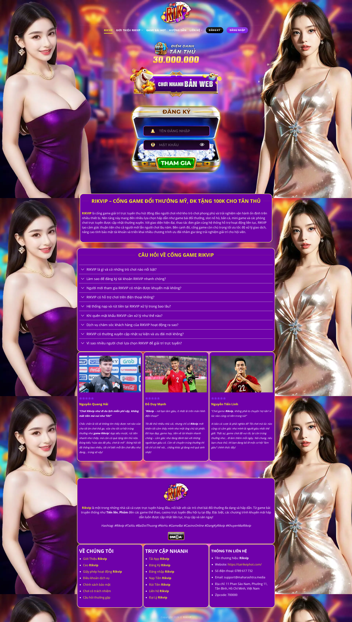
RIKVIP (86, 213)
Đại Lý (158, 597)
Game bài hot (156, 30)
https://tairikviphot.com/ (245, 564)
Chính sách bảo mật (97, 585)
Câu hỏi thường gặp (96, 597)
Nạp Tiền (160, 578)
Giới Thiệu (95, 559)
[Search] (271, 12)
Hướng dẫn (177, 30)
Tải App (159, 559)
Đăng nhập (161, 572)
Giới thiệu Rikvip (128, 30)
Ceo (90, 565)
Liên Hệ (195, 30)
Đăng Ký (159, 565)
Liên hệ (159, 591)
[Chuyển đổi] (82, 270)
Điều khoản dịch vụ (96, 578)
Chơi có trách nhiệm (97, 591)
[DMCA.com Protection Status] (176, 536)
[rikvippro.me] (176, 12)
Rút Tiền (159, 585)
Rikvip (108, 30)
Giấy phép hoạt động (102, 572)
